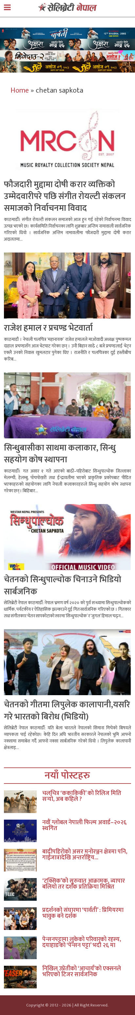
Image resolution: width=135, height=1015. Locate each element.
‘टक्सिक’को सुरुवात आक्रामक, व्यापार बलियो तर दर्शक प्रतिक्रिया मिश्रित (83, 884)
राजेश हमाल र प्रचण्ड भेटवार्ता (48, 328)
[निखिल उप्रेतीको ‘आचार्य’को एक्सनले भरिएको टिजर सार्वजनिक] (23, 977)
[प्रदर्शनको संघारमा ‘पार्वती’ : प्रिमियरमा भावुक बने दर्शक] (23, 918)
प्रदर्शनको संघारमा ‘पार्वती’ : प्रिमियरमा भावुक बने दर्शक (83, 913)
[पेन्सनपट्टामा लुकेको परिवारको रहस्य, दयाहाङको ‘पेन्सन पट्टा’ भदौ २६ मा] (23, 948)
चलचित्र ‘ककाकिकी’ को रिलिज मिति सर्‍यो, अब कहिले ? (81, 796)
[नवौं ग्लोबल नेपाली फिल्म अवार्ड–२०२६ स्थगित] (23, 831)
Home (19, 90)
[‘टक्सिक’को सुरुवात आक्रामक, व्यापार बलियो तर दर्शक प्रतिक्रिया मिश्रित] (23, 889)
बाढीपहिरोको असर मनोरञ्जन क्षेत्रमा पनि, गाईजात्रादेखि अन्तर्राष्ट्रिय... (84, 855)
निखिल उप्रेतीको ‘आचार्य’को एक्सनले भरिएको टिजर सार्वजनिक (81, 972)
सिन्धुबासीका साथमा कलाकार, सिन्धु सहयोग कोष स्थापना (60, 454)
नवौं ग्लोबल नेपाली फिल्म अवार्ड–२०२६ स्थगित (84, 825)
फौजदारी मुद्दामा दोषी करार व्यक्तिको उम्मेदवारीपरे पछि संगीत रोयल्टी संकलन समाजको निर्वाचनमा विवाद (65, 197)
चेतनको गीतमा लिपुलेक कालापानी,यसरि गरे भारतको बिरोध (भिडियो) (67, 711)
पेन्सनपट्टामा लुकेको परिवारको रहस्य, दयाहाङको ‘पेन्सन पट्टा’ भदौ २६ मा (81, 942)
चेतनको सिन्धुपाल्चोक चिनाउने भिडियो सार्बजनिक (62, 586)
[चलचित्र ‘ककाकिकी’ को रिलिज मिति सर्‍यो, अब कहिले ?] (23, 801)
